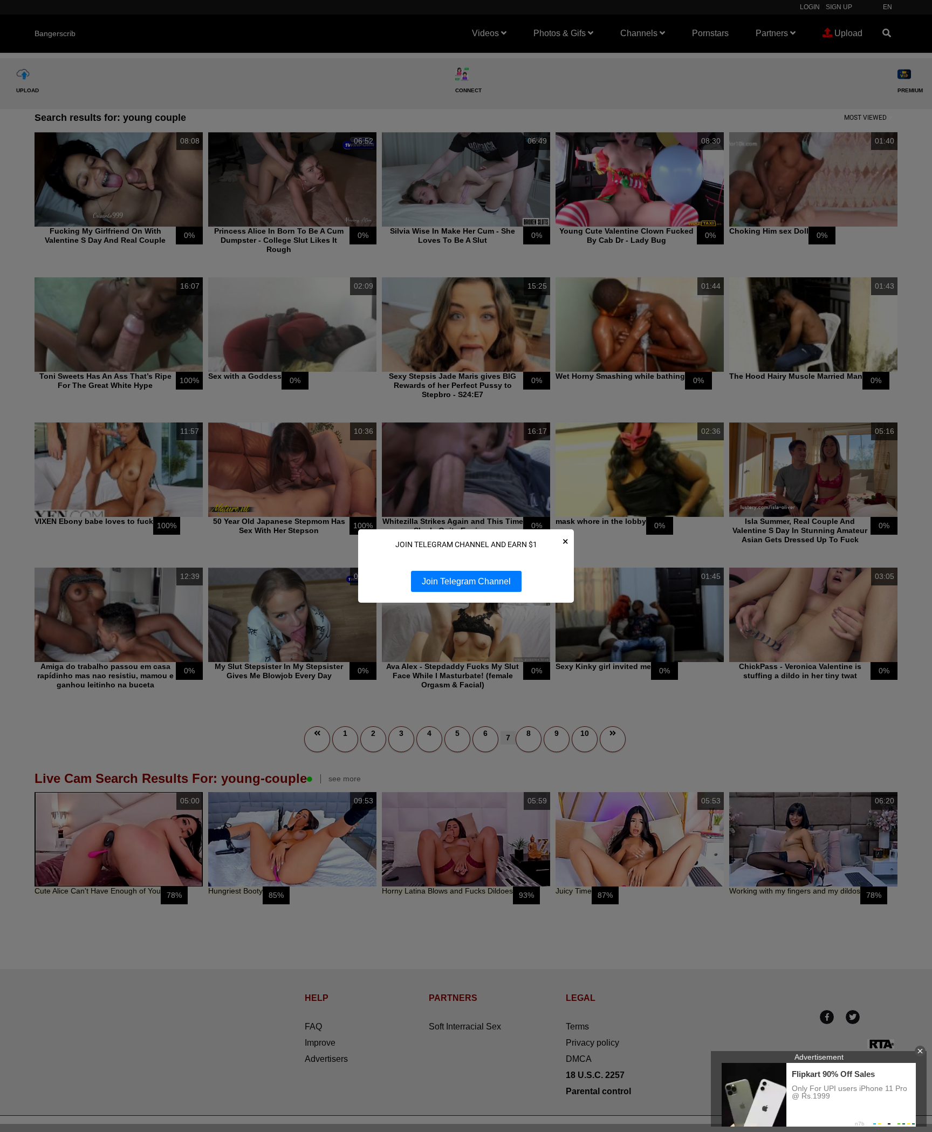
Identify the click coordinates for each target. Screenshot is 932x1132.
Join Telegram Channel (466, 581)
